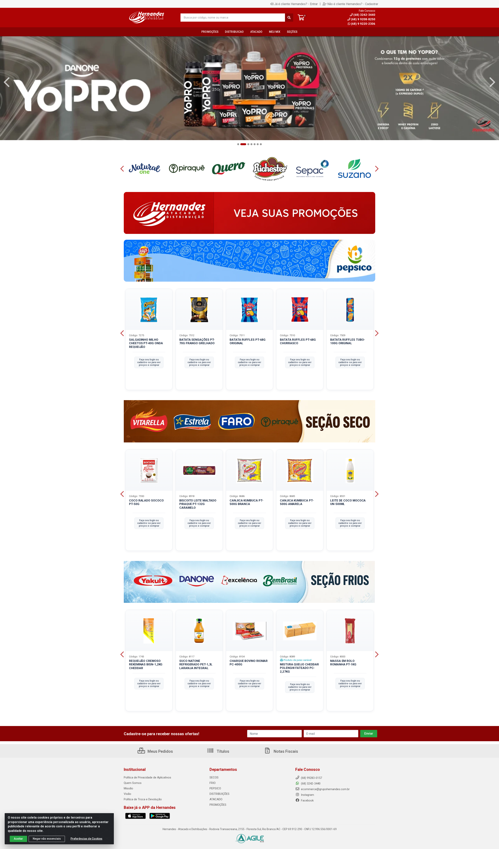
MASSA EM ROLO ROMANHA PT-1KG (343, 662)
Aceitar (18, 838)
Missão (128, 788)
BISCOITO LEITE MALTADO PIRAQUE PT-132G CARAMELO (197, 504)
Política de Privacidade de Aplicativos (147, 777)
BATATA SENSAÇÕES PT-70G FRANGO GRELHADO (197, 341)
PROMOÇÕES (218, 805)
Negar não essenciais (47, 838)
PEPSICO (215, 788)
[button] (238, 144)
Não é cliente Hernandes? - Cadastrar (352, 3)
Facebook (307, 800)
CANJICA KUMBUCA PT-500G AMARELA (296, 502)
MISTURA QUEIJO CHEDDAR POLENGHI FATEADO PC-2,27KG (299, 668)
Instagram (307, 795)
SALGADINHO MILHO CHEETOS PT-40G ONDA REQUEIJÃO (146, 343)
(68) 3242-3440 (310, 783)
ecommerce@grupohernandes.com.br (325, 789)
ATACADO (216, 799)
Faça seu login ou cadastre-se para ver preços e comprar (149, 362)
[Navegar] (6, 82)
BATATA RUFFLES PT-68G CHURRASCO (298, 341)
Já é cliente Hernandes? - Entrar (296, 3)
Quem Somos (133, 783)
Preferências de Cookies (86, 838)
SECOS (214, 777)
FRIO (213, 783)
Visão (127, 794)
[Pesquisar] (289, 17)
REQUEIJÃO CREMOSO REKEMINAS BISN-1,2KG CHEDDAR (145, 664)
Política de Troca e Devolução (143, 799)
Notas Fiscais (285, 751)
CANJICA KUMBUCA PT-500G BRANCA (246, 502)
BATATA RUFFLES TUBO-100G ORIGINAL (347, 341)
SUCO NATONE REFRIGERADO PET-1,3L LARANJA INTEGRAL (195, 664)
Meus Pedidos (160, 751)
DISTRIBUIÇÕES (219, 794)
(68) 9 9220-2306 (363, 24)
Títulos (222, 751)
